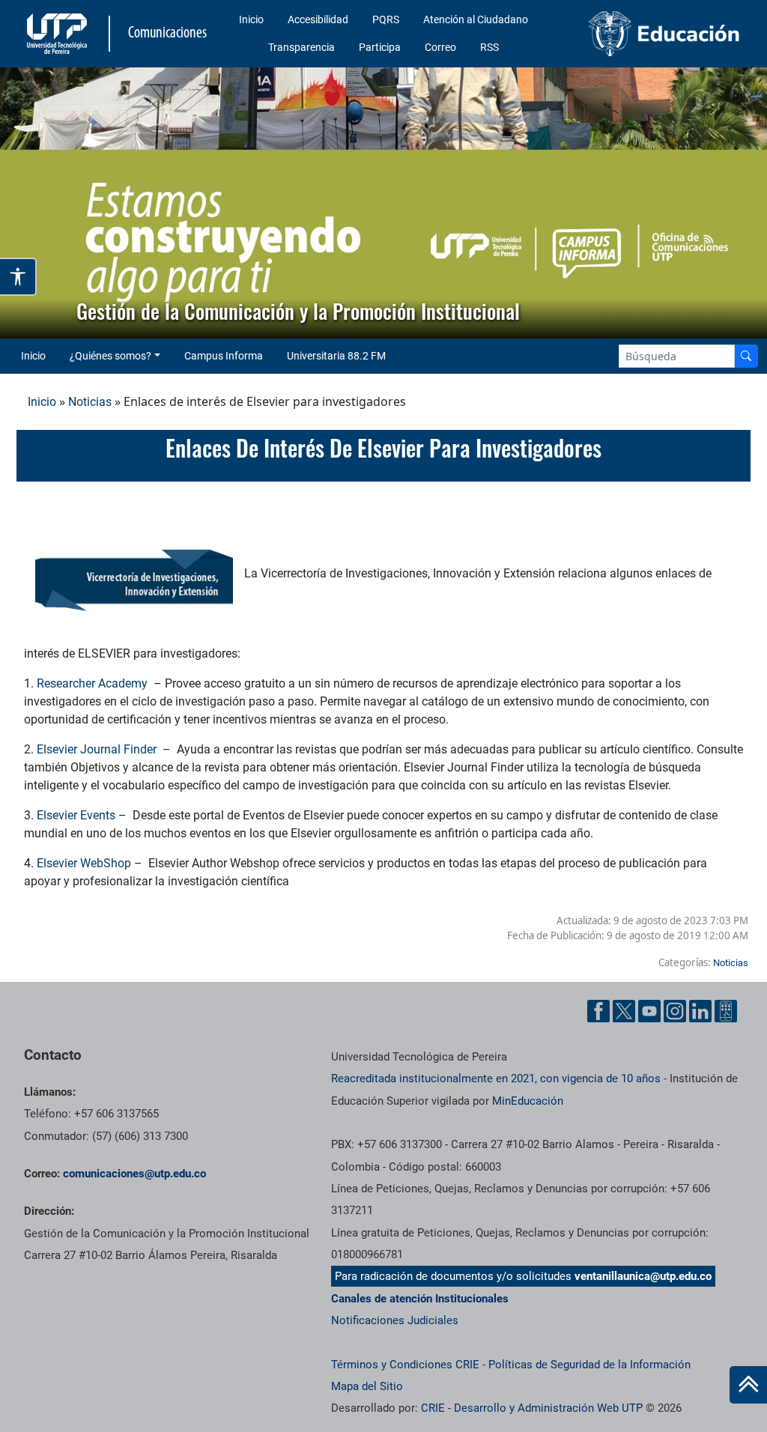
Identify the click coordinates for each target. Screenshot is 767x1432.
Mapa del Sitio (367, 1386)
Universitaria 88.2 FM (336, 356)
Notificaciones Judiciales (394, 1320)
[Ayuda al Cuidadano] (726, 1011)
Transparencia (301, 47)
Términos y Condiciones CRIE (405, 1364)
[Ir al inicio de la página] (748, 1385)
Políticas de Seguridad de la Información (589, 1364)
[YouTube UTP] (649, 1011)
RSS (489, 47)
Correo (440, 47)
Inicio (251, 19)
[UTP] (59, 33)
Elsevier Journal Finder (98, 749)
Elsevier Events (76, 815)
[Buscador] (746, 356)
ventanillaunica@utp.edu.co (643, 1276)
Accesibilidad (318, 19)
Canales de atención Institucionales (420, 1298)
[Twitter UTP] (624, 1011)
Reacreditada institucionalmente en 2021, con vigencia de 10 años (496, 1078)
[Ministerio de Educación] (664, 33)
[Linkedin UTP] (700, 1011)
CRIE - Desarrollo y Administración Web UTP (532, 1408)
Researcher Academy (94, 683)
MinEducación (527, 1101)
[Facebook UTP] (598, 1011)
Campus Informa (223, 356)
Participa (380, 47)
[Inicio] (748, 1385)
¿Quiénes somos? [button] (110, 356)
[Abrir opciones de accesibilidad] (18, 277)
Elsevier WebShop (84, 863)
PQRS (385, 19)
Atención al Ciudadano (475, 19)
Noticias (90, 402)
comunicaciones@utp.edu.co (134, 1173)
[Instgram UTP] (675, 1011)
